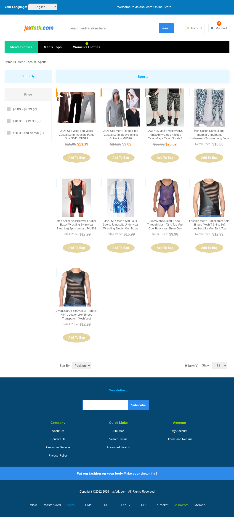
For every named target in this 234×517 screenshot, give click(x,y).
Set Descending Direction (95, 365)
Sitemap (199, 505)
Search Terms (118, 439)
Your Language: (16, 7)
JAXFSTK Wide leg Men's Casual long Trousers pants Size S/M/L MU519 (76, 134)
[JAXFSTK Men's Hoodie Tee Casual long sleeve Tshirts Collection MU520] (121, 107)
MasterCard (52, 505)
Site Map (118, 431)
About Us (58, 431)
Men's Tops (53, 47)
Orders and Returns (179, 439)
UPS (144, 505)
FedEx (125, 505)
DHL (107, 505)
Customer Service (58, 447)
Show (205, 365)
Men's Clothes (21, 47)
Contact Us (58, 439)
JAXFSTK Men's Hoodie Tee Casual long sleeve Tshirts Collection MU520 (120, 134)
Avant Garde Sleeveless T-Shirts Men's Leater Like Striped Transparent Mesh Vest (76, 314)
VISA (33, 505)
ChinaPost (180, 505)
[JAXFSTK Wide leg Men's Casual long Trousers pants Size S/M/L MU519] (76, 107)
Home (8, 62)
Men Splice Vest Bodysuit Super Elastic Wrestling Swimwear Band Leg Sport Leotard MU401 (76, 224)
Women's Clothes (86, 47)
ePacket (162, 505)
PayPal (70, 505)
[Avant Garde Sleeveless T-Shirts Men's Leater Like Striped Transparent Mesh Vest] (76, 287)
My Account (179, 431)
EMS (88, 505)
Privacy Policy (58, 455)
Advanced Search (118, 447)
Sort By (65, 365)
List (112, 365)
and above (28, 133)
